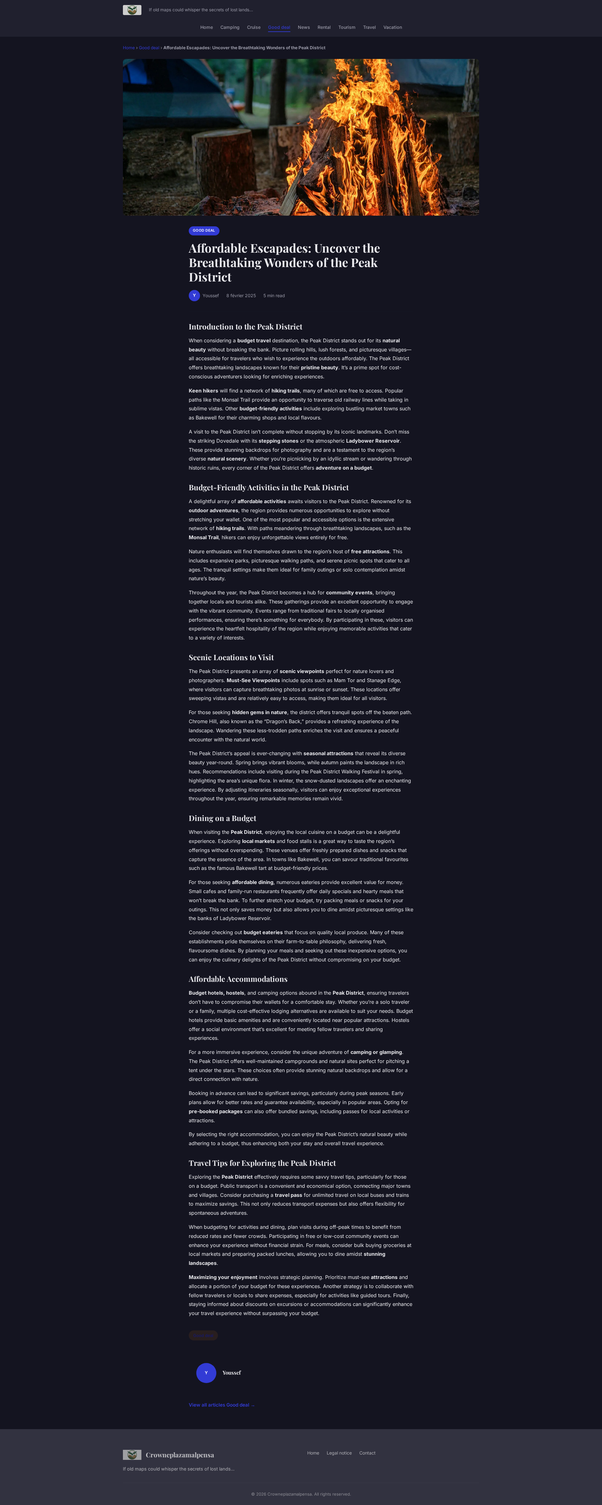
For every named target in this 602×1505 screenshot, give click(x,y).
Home (206, 27)
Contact (367, 1452)
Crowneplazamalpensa (180, 1454)
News (304, 27)
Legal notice (339, 1452)
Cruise (254, 27)
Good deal (279, 27)
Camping (230, 27)
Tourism (347, 27)
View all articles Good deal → (222, 1405)
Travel (369, 27)
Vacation (392, 27)
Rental (324, 27)
